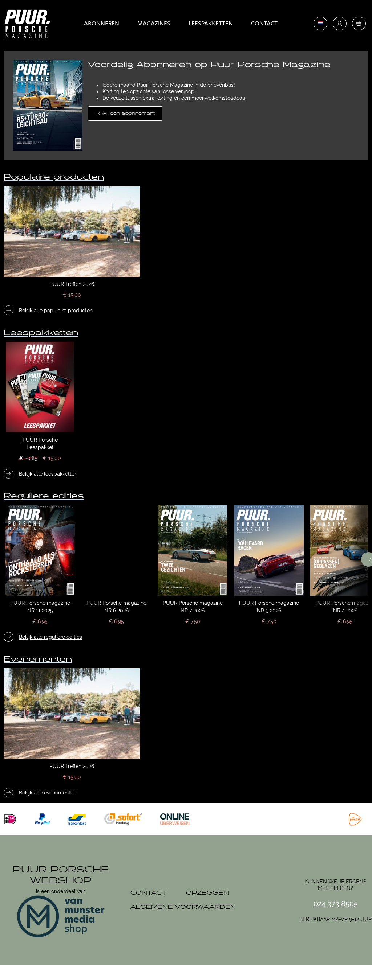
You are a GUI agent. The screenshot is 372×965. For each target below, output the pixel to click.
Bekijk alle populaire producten (56, 310)
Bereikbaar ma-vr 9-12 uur (335, 919)
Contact (264, 23)
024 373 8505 (336, 903)
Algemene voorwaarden (183, 907)
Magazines (153, 23)
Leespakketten (211, 23)
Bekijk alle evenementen (47, 793)
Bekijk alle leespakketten (48, 474)
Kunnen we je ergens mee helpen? (335, 885)
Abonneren (101, 23)
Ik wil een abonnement (125, 113)
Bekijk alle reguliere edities (50, 637)
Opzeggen (207, 893)
